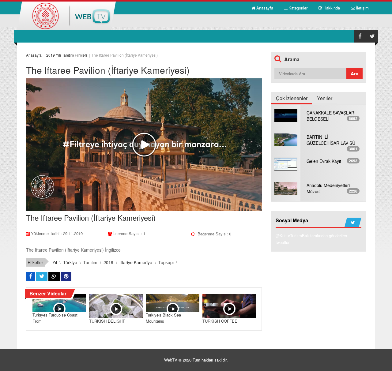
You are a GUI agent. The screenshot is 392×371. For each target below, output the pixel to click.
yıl (54, 262)
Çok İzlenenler (291, 98)
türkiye (70, 262)
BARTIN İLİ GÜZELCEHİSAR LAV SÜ (331, 140)
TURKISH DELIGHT (107, 321)
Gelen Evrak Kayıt (324, 161)
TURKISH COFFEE (219, 321)
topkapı (166, 262)
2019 (108, 262)
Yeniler (324, 98)
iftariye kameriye (135, 262)
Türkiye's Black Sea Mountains (163, 318)
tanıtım (90, 262)
